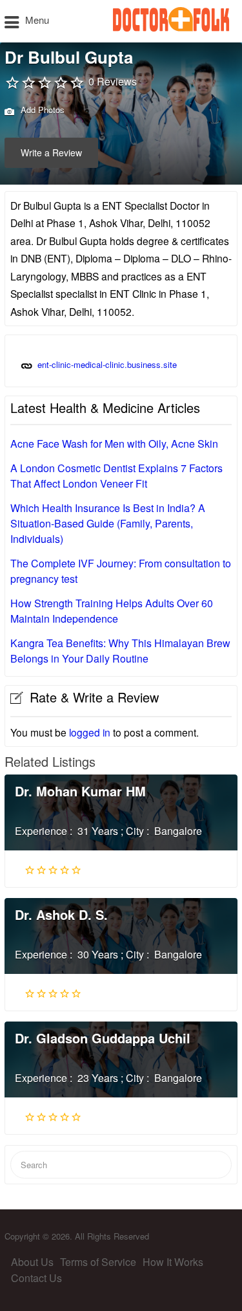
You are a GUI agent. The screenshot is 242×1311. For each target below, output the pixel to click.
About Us (32, 1261)
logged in (89, 732)
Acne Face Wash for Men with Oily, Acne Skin (114, 443)
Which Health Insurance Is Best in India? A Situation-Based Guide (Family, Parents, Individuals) (107, 523)
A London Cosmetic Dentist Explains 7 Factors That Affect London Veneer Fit (116, 476)
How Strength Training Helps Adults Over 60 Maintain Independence (111, 611)
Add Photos (41, 110)
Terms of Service (98, 1261)
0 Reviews (112, 81)
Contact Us (36, 1277)
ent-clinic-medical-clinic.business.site (107, 364)
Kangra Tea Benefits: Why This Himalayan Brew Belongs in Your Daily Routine (120, 651)
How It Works (173, 1261)
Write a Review (51, 152)
